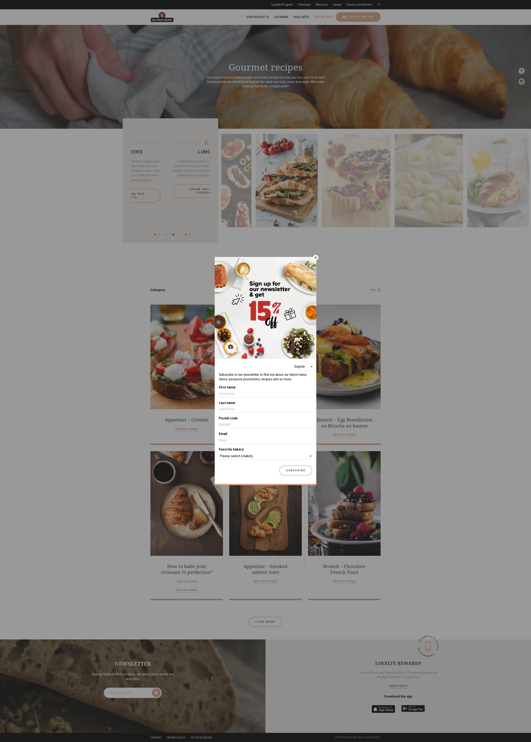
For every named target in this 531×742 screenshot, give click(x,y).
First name (227, 387)
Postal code (228, 418)
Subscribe (296, 470)
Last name (227, 403)
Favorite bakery (231, 449)
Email (223, 434)
